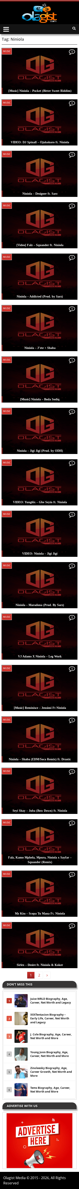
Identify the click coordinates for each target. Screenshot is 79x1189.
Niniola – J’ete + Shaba (40, 348)
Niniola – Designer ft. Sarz (39, 193)
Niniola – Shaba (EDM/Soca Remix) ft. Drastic (40, 759)
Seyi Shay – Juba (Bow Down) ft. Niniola (40, 810)
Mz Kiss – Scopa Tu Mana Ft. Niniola (40, 913)
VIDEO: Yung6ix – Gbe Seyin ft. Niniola (40, 502)
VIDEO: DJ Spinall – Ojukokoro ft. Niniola (40, 142)
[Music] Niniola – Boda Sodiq (39, 399)
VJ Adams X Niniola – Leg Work (40, 656)
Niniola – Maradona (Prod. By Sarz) (40, 605)
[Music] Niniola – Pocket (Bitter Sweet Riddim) (40, 91)
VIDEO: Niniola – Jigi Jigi (39, 553)
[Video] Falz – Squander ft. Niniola (39, 245)
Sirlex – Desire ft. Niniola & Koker (40, 965)
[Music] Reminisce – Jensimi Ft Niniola (40, 708)
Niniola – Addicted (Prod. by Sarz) (40, 296)
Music (7, 51)
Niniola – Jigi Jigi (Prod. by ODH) (40, 450)
